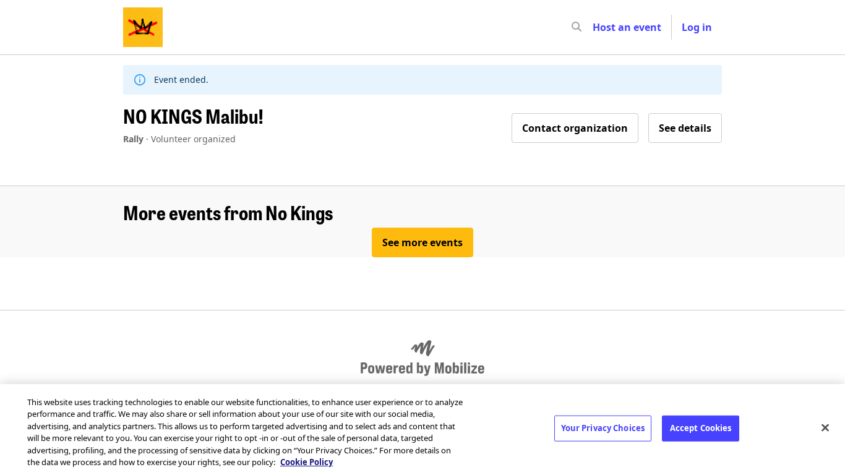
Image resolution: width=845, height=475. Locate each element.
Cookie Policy (306, 462)
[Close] (825, 428)
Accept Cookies (701, 428)
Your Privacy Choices (603, 428)
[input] (599, 27)
